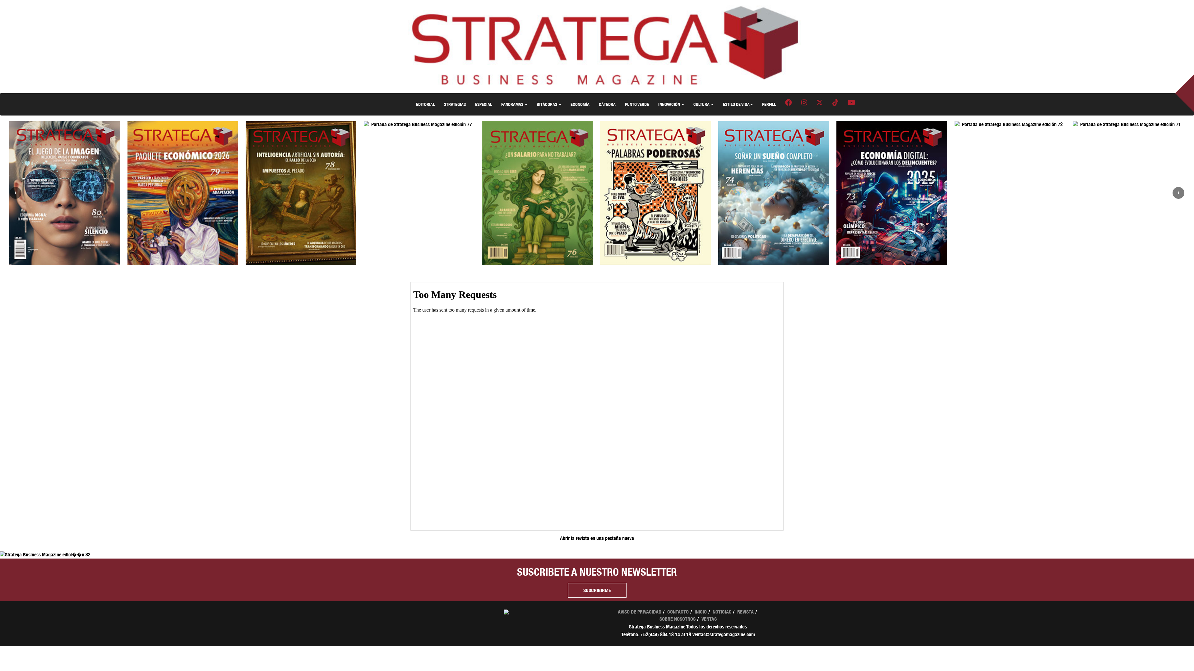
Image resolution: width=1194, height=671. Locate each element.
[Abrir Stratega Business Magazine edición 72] (891, 124)
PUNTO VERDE (637, 104)
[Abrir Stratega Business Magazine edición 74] (655, 193)
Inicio (701, 612)
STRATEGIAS (455, 104)
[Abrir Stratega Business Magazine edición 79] (64, 193)
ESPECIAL (483, 104)
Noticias (722, 612)
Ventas (709, 619)
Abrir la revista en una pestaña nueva (597, 538)
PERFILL (769, 104)
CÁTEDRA (607, 104)
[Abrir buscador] (1190, 98)
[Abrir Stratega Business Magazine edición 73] (773, 193)
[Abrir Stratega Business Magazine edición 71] (1010, 124)
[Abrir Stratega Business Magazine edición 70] (1128, 124)
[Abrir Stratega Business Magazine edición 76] (419, 193)
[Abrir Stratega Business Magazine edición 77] (301, 124)
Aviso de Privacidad (639, 612)
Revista (745, 612)
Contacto (678, 612)
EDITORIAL (425, 104)
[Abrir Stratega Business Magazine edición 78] (182, 193)
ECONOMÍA (580, 104)
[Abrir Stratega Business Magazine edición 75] (537, 193)
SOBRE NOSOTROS (677, 619)
